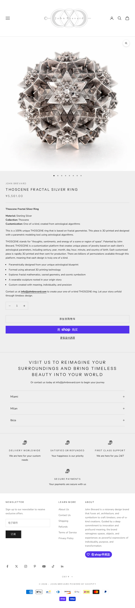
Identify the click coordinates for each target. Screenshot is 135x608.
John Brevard (16, 183)
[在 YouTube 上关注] (44, 566)
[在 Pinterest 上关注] (35, 566)
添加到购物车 (67, 319)
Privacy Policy (66, 538)
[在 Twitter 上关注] (16, 566)
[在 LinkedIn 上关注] (62, 566)
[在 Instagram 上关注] (25, 566)
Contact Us (65, 515)
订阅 (13, 534)
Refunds (63, 526)
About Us (64, 509)
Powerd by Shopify (83, 584)
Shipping (63, 521)
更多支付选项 (67, 338)
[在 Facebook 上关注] (7, 566)
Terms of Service (68, 532)
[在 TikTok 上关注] (53, 566)
